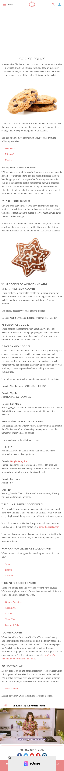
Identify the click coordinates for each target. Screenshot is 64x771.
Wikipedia (10, 148)
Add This (9, 613)
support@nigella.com (49, 527)
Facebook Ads (12, 625)
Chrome (9, 575)
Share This (10, 619)
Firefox (8, 569)
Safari (8, 564)
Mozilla (8, 160)
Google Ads (10, 607)
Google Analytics (18, 461)
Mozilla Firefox (12, 688)
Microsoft (9, 154)
